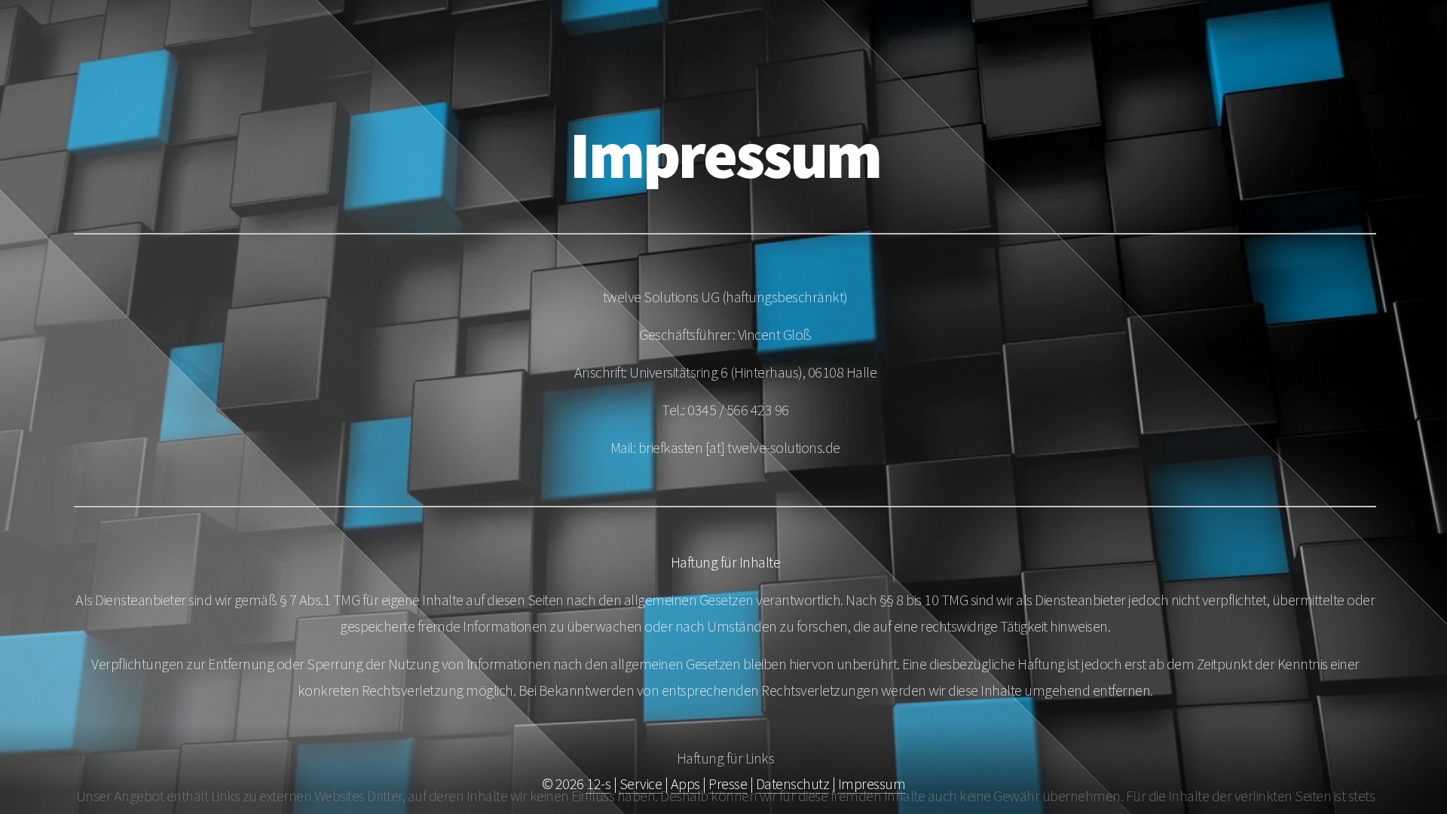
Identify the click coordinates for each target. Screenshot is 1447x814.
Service (640, 783)
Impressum (872, 783)
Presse (727, 783)
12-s (598, 783)
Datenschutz (793, 783)
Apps (685, 783)
